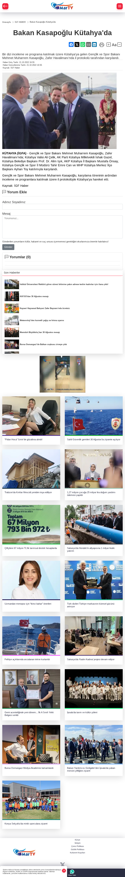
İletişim (77, 843)
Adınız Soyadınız (13, 202)
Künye (77, 840)
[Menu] (120, 6)
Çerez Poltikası (77, 846)
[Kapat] (64, 871)
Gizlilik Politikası (77, 849)
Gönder (8, 247)
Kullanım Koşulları (77, 853)
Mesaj (6, 213)
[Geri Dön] (5, 6)
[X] (62, 865)
